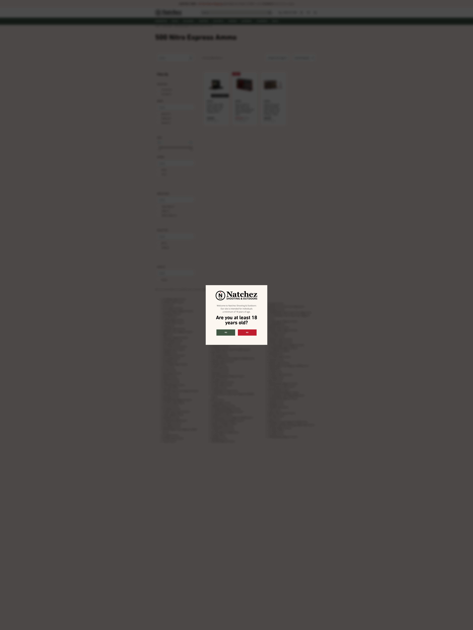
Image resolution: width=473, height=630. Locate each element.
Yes (226, 332)
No (247, 332)
